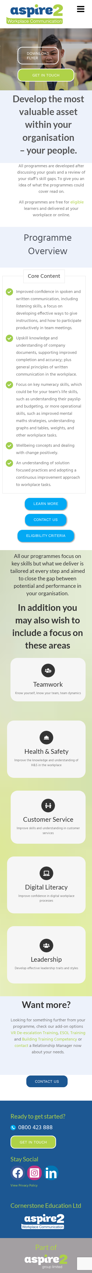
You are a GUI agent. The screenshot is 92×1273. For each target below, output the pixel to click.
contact (21, 1045)
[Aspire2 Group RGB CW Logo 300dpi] (46, 1256)
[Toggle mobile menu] (81, 9)
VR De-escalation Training (34, 1033)
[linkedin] (51, 1173)
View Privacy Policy (23, 1185)
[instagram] (34, 1173)
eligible (77, 202)
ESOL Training (72, 1033)
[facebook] (17, 1173)
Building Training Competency (49, 1039)
